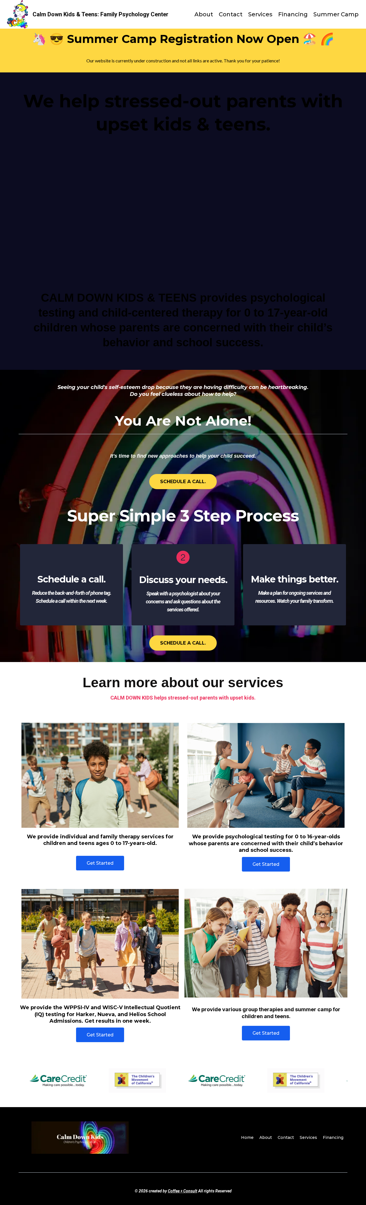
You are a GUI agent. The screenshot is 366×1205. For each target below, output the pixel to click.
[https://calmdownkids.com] (80, 1137)
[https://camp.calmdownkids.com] (18, 14)
